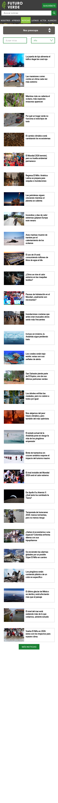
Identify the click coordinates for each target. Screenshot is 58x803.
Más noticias (29, 646)
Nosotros (5, 20)
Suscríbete (49, 5)
